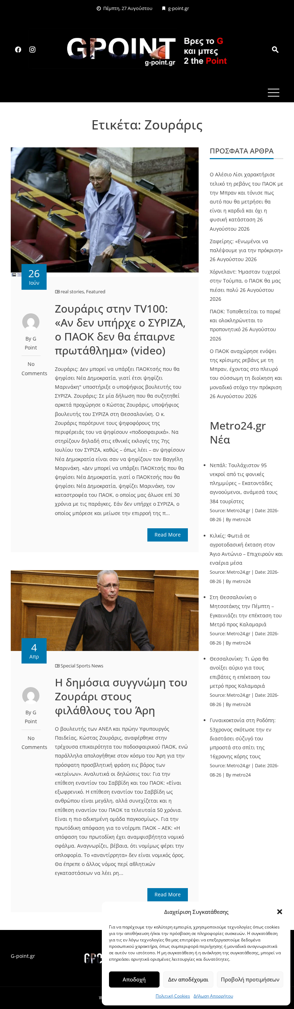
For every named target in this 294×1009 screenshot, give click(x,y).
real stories (72, 291)
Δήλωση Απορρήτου (213, 996)
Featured (95, 291)
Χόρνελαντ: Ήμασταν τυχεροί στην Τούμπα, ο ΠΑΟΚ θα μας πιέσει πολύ (245, 280)
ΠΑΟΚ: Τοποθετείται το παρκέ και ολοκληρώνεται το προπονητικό (245, 320)
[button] (279, 911)
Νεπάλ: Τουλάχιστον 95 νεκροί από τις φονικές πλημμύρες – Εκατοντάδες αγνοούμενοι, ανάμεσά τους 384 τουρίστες (244, 483)
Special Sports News (82, 665)
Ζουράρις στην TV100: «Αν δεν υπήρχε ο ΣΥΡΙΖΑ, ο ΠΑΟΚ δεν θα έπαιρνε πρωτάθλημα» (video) (120, 329)
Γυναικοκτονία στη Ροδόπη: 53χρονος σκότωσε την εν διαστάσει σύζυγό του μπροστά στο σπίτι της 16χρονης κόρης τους (243, 738)
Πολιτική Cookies (173, 996)
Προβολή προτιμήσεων (250, 979)
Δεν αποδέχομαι (188, 979)
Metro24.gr (238, 511)
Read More (168, 534)
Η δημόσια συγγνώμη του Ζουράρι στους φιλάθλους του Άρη (121, 696)
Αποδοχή (134, 979)
